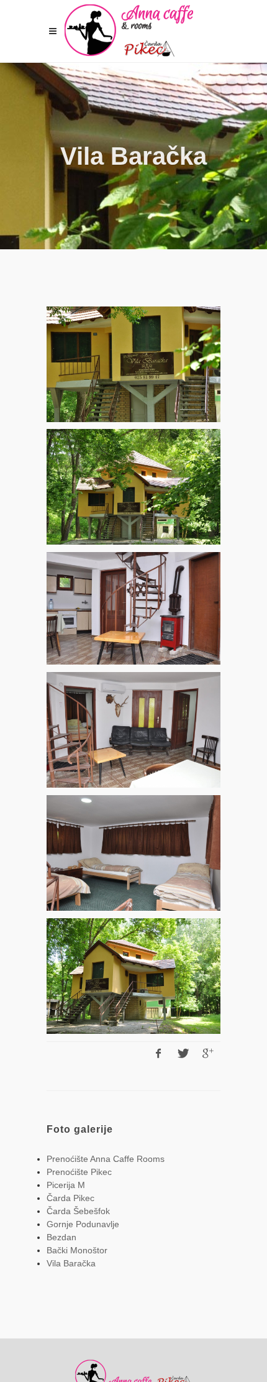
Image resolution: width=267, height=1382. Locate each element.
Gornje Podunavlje (83, 1224)
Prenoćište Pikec (79, 1172)
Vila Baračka (71, 1263)
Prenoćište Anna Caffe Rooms (106, 1159)
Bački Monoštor (77, 1250)
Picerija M (66, 1185)
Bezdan (61, 1237)
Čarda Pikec (70, 1198)
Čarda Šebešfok (78, 1211)
